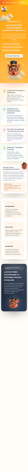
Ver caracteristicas (13, 56)
